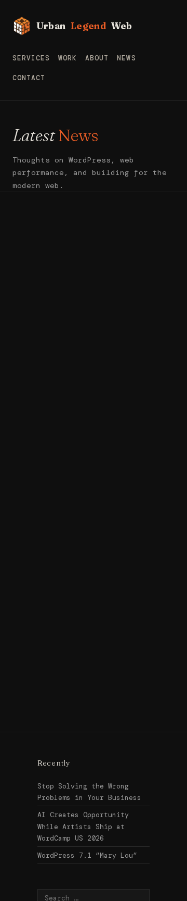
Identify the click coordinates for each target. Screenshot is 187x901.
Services (31, 58)
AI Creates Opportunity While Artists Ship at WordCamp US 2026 (83, 826)
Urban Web (84, 25)
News (126, 58)
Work (67, 58)
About (97, 58)
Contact (28, 77)
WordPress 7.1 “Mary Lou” (87, 855)
